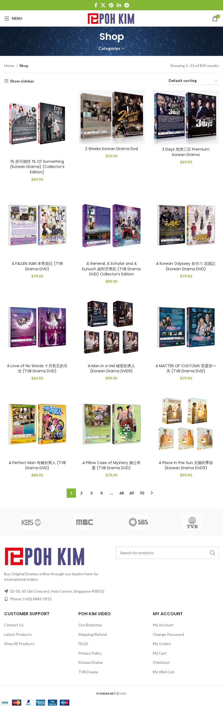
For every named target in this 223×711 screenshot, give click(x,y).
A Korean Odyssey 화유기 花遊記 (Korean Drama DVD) (185, 266)
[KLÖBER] (192, 522)
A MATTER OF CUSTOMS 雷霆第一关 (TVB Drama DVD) (186, 368)
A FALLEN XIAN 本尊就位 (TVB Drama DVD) (37, 266)
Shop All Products (19, 643)
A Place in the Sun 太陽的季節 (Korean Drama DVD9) (186, 465)
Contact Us (14, 625)
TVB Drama (88, 671)
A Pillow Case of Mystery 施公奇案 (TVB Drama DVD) (111, 465)
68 (121, 493)
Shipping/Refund (92, 634)
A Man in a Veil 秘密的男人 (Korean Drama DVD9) (111, 368)
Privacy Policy (89, 653)
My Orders (162, 643)
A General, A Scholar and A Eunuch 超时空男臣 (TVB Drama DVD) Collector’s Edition (111, 269)
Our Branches (90, 625)
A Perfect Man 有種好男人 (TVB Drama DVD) (37, 465)
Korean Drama (90, 662)
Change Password (168, 634)
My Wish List (164, 671)
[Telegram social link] (127, 5)
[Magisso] (85, 522)
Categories (109, 48)
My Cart (159, 653)
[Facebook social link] (96, 5)
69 (131, 493)
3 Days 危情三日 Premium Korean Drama (185, 152)
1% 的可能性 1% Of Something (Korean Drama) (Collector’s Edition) (37, 167)
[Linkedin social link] (119, 5)
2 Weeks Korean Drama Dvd (111, 148)
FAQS (83, 643)
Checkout (161, 662)
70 (142, 493)
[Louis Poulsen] (138, 522)
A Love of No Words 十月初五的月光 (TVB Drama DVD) (37, 368)
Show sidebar (22, 81)
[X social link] (103, 5)
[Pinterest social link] (111, 5)
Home (9, 65)
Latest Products (18, 634)
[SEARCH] (212, 553)
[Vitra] (31, 522)
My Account (163, 625)
